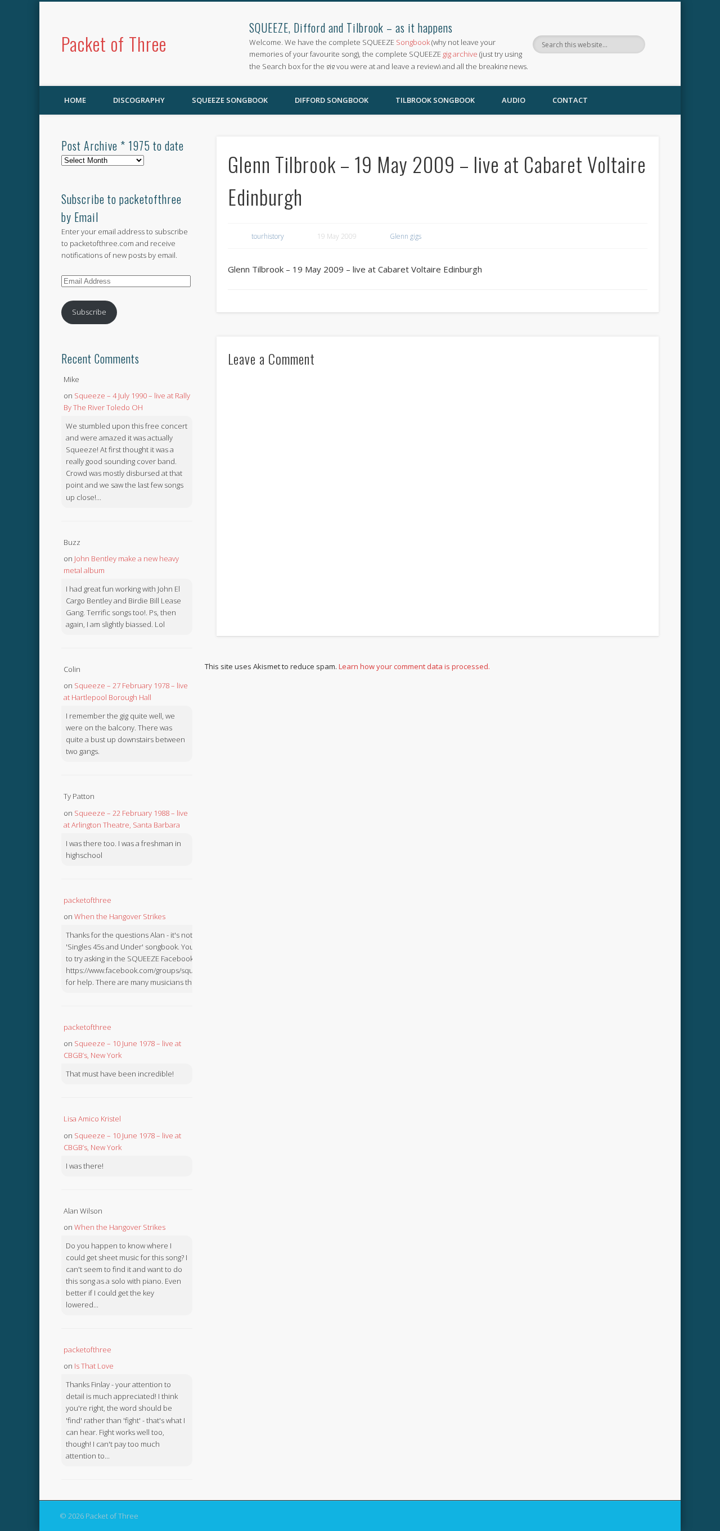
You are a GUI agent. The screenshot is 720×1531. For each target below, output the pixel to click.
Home (75, 100)
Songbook (413, 42)
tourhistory (267, 236)
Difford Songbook (331, 100)
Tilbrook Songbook (435, 100)
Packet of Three (113, 43)
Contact (570, 100)
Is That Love (94, 1366)
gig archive (460, 54)
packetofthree (87, 900)
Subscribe (89, 312)
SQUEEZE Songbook (230, 100)
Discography (139, 100)
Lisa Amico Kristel (92, 1119)
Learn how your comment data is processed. (414, 666)
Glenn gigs (405, 236)
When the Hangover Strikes (119, 916)
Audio (513, 100)
